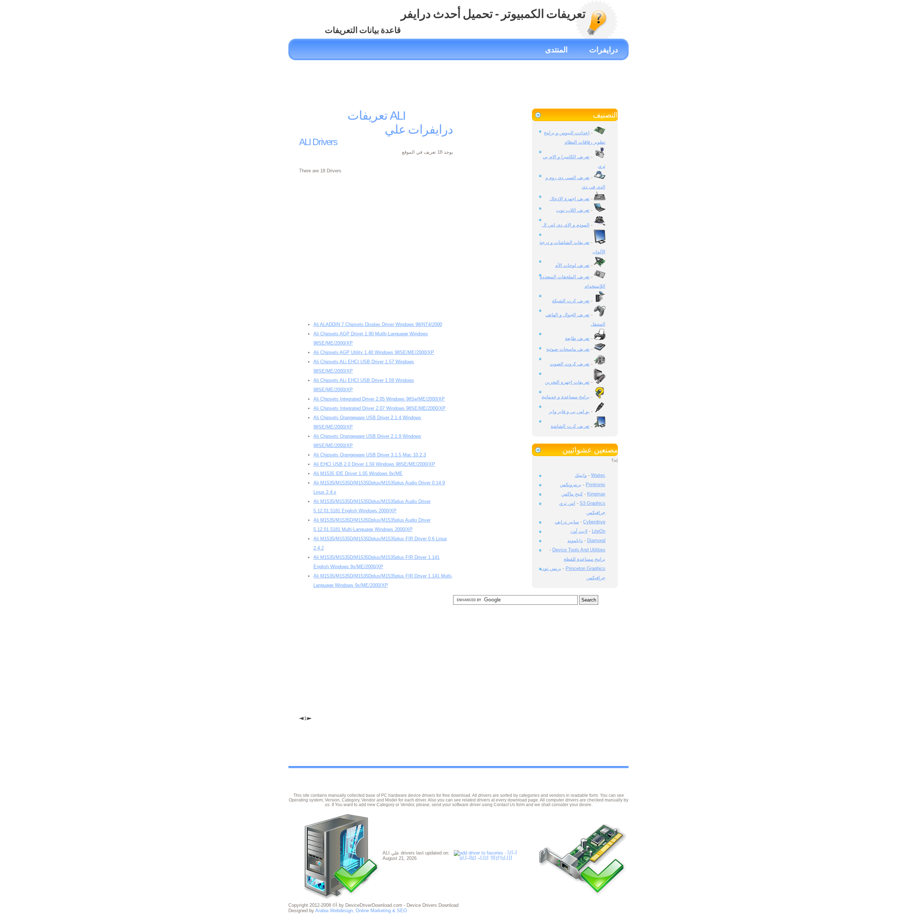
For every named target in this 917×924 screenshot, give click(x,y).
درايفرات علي (419, 129)
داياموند (575, 540)
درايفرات (603, 50)
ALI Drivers (318, 142)
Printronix (595, 484)
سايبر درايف (567, 522)
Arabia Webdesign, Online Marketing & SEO (361, 910)
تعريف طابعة (577, 338)
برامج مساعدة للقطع (584, 559)
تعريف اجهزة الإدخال (569, 198)
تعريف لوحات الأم (572, 265)
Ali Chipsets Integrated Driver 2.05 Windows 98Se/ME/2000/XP (379, 399)
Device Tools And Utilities (578, 549)
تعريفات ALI (376, 115)
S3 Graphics (592, 503)
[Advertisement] (458, 82)
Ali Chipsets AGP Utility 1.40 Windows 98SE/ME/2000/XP (373, 352)
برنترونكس (570, 484)
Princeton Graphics (585, 568)
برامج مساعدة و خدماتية (566, 396)
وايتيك (581, 475)
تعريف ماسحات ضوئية (568, 349)
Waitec (598, 475)
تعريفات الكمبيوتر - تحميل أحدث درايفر (493, 14)
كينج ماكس (572, 494)
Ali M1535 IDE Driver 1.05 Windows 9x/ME (358, 473)
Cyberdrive (594, 522)
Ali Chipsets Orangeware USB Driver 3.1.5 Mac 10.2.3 (369, 455)
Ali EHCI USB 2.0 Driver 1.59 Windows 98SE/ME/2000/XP (374, 464)
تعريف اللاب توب (573, 210)
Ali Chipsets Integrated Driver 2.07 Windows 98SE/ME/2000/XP (379, 408)
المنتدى (556, 50)
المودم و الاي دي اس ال (566, 225)
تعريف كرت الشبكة (571, 300)
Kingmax (596, 494)
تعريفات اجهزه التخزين (567, 382)
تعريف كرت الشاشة (570, 426)
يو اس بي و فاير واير (569, 411)
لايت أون (578, 531)
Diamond (596, 540)
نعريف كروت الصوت (570, 364)
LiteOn (598, 531)
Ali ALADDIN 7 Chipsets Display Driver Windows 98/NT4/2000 (377, 324)
